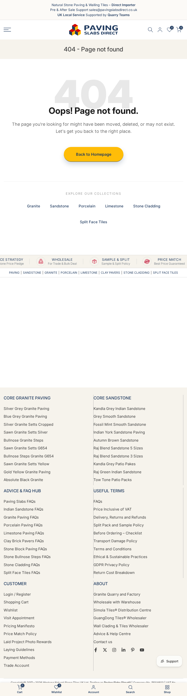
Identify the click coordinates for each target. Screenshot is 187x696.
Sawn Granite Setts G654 (25, 448)
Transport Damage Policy (115, 541)
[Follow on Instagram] (114, 650)
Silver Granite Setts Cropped (28, 424)
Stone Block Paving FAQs (25, 549)
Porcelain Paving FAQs (23, 525)
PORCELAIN (69, 272)
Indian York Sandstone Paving (119, 432)
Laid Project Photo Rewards (28, 641)
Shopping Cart (16, 602)
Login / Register (17, 594)
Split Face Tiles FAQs (22, 572)
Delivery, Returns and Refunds (120, 517)
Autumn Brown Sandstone (116, 440)
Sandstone (59, 206)
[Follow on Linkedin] (123, 650)
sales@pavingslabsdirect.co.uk (113, 10)
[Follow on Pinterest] (133, 650)
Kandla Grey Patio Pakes (115, 464)
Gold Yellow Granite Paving (27, 472)
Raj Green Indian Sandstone (117, 472)
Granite (33, 206)
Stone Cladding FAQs (22, 564)
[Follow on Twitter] (105, 650)
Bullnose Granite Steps (23, 440)
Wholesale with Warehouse (117, 602)
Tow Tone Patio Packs (113, 479)
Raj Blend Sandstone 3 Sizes (118, 456)
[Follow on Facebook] (96, 650)
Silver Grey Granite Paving (26, 408)
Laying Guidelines (19, 649)
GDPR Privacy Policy (111, 564)
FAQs (98, 501)
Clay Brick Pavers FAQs (24, 541)
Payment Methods (19, 657)
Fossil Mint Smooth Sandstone (120, 424)
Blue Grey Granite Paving (25, 416)
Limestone (114, 206)
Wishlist (11, 610)
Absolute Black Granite (23, 479)
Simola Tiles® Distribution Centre (122, 610)
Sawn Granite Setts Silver (26, 432)
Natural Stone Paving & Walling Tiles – (93, 5)
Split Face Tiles (93, 222)
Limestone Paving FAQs (24, 533)
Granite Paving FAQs (21, 517)
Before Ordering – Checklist (118, 533)
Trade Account (16, 665)
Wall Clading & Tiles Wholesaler (121, 626)
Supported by (93, 15)
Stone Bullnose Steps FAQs (27, 556)
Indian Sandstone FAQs (23, 509)
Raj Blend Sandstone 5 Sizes (118, 448)
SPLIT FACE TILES (165, 272)
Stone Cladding (146, 206)
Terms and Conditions (112, 549)
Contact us (103, 641)
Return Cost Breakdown (114, 572)
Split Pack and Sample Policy (119, 525)
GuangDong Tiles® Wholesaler (120, 618)
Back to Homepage (93, 154)
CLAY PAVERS (110, 272)
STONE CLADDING (136, 272)
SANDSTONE (32, 272)
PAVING (14, 272)
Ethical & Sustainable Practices (120, 556)
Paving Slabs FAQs (20, 501)
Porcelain (87, 206)
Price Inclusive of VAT (113, 509)
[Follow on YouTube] (142, 650)
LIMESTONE (89, 272)
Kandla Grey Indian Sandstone (119, 408)
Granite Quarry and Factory (117, 594)
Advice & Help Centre (112, 633)
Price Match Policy (20, 633)
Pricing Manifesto (19, 626)
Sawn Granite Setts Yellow (26, 464)
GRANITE (51, 272)
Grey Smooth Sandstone (115, 416)
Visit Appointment (19, 618)
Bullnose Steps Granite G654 (29, 456)
